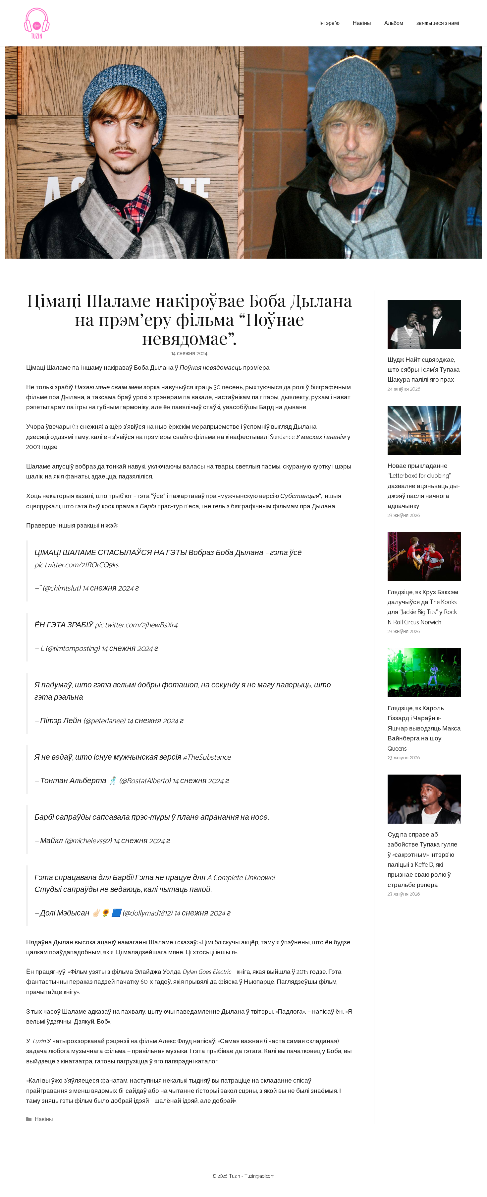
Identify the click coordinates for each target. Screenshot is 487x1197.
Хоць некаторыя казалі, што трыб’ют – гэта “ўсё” (95, 496)
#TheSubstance (207, 757)
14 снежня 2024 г (110, 588)
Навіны (362, 23)
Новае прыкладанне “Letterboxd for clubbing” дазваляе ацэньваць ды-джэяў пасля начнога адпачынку (424, 486)
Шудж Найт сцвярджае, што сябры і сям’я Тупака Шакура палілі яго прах (424, 370)
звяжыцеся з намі (437, 23)
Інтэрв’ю (329, 23)
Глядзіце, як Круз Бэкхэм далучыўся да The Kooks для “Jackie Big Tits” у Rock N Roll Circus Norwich (423, 607)
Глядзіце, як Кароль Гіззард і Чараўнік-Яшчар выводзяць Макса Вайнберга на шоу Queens (424, 728)
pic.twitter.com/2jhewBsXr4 (136, 625)
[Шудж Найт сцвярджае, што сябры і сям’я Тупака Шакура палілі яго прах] (424, 343)
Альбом (393, 23)
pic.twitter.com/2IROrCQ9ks (76, 565)
